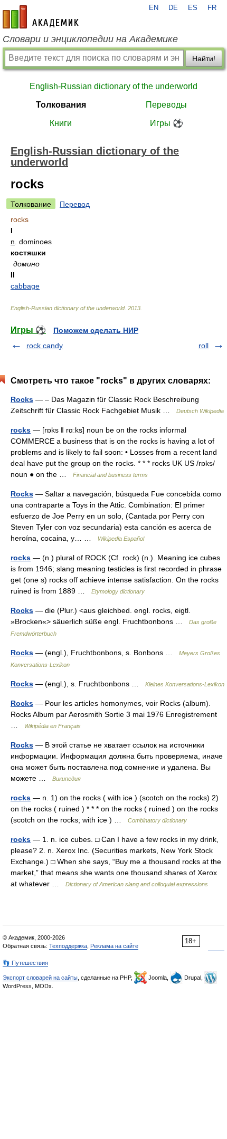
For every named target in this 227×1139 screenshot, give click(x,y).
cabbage (25, 286)
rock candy (44, 345)
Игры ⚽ (166, 123)
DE (173, 8)
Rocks (22, 399)
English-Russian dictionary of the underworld (113, 86)
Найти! (203, 58)
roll (203, 345)
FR (211, 8)
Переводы (166, 104)
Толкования (61, 104)
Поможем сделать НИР (95, 330)
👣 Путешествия (25, 963)
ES (192, 8)
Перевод (75, 204)
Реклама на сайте (114, 946)
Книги (61, 123)
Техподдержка (68, 946)
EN (153, 8)
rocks (21, 430)
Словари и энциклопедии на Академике (90, 39)
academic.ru (41, 16)
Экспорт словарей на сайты (40, 977)
